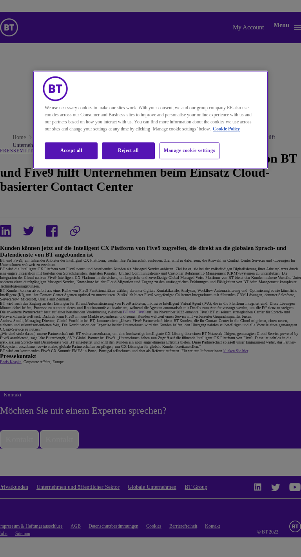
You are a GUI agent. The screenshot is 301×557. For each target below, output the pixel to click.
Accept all (71, 151)
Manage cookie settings (189, 151)
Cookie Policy (226, 129)
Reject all (128, 151)
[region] (150, 120)
